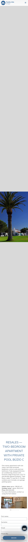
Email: (3, 528)
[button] (2, 503)
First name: (4, 516)
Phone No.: (4, 534)
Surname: (4, 522)
